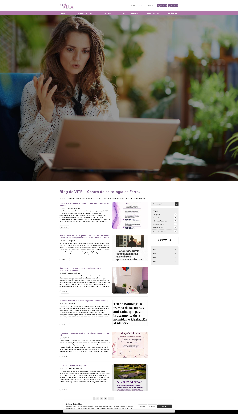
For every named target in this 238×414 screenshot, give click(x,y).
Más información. (127, 408)
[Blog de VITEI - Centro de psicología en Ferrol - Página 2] (111, 398)
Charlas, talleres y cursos (75, 368)
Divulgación (71, 241)
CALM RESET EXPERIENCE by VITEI (73, 365)
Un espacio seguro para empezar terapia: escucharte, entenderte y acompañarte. (81, 269)
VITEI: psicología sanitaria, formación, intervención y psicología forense (84, 204)
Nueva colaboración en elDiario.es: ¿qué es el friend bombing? (84, 301)
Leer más (64, 227)
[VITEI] (67, 5)
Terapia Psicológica (74, 208)
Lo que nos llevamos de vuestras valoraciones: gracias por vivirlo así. (85, 334)
